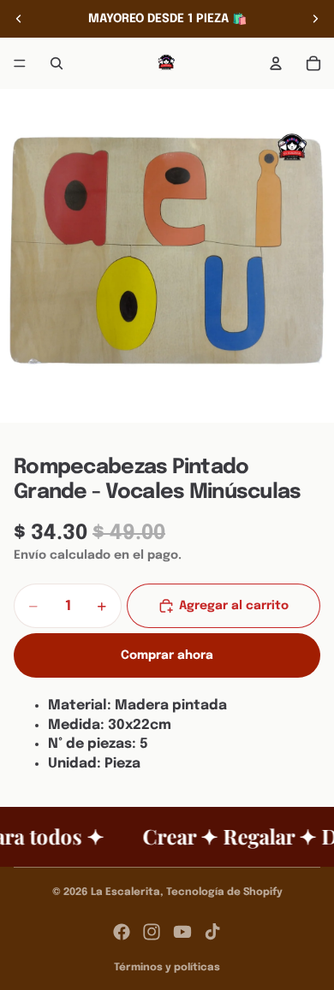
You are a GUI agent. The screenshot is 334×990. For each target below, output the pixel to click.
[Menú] (19, 63)
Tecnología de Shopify (224, 892)
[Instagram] (151, 932)
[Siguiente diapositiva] (315, 19)
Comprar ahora (167, 655)
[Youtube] (182, 932)
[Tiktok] (212, 932)
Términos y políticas (167, 968)
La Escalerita (125, 892)
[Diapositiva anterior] (19, 19)
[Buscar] (56, 63)
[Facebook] (121, 932)
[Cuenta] (276, 63)
